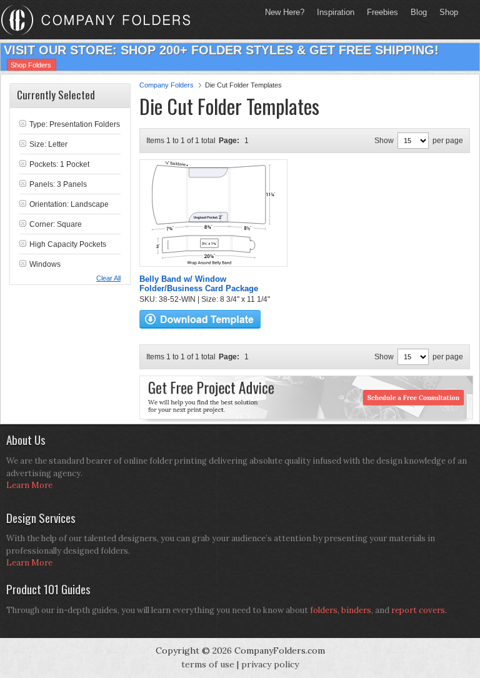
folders (324, 610)
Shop (445, 12)
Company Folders (166, 85)
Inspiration (335, 12)
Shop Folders (31, 65)
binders (356, 610)
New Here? (284, 12)
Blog (419, 12)
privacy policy (270, 664)
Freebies (379, 12)
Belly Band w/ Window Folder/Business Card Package (198, 283)
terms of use (207, 664)
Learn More (29, 485)
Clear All (108, 278)
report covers (418, 610)
